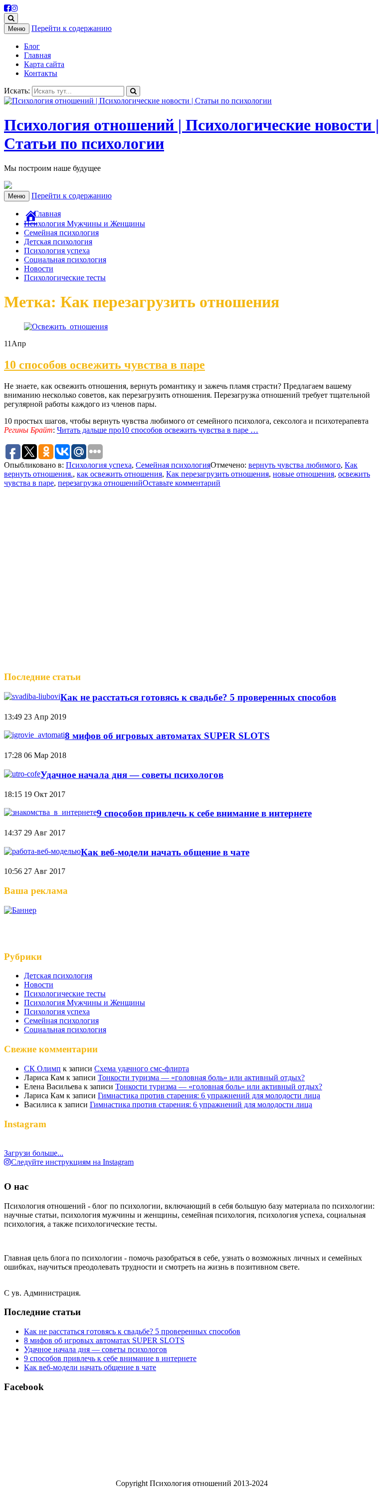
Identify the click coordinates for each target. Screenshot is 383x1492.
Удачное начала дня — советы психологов (131, 774)
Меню (16, 28)
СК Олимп (42, 1068)
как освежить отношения (119, 474)
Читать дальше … (157, 430)
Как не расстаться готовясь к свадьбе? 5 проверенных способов (198, 697)
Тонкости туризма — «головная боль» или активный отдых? (201, 1077)
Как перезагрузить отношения (217, 474)
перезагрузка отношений (100, 483)
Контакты (40, 73)
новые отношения (303, 474)
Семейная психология (61, 232)
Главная (37, 55)
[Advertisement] (191, 584)
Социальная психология (65, 259)
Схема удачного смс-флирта (141, 1068)
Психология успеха (57, 250)
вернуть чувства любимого (294, 465)
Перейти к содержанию (71, 28)
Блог (32, 46)
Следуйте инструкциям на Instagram (72, 1162)
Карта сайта (44, 64)
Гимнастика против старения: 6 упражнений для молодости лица (209, 1095)
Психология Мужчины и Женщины (84, 223)
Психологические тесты (65, 277)
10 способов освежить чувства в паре (104, 364)
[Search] (133, 91)
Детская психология (58, 241)
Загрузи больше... (33, 1153)
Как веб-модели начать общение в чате (165, 852)
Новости (38, 268)
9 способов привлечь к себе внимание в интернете (204, 813)
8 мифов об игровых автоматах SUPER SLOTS (167, 736)
